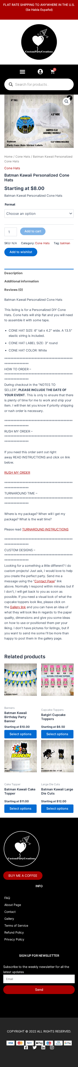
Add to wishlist (21, 252)
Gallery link (18, 607)
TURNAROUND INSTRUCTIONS (45, 529)
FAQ (7, 898)
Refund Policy (14, 932)
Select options (20, 734)
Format (10, 204)
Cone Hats (22, 156)
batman (65, 243)
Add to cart (32, 231)
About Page (12, 905)
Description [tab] (13, 273)
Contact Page (44, 581)
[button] (22, 71)
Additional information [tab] (21, 281)
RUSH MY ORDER (17, 473)
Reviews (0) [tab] (13, 290)
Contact (10, 911)
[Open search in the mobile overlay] (39, 84)
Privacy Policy (14, 939)
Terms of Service (16, 925)
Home (8, 156)
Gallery (9, 918)
